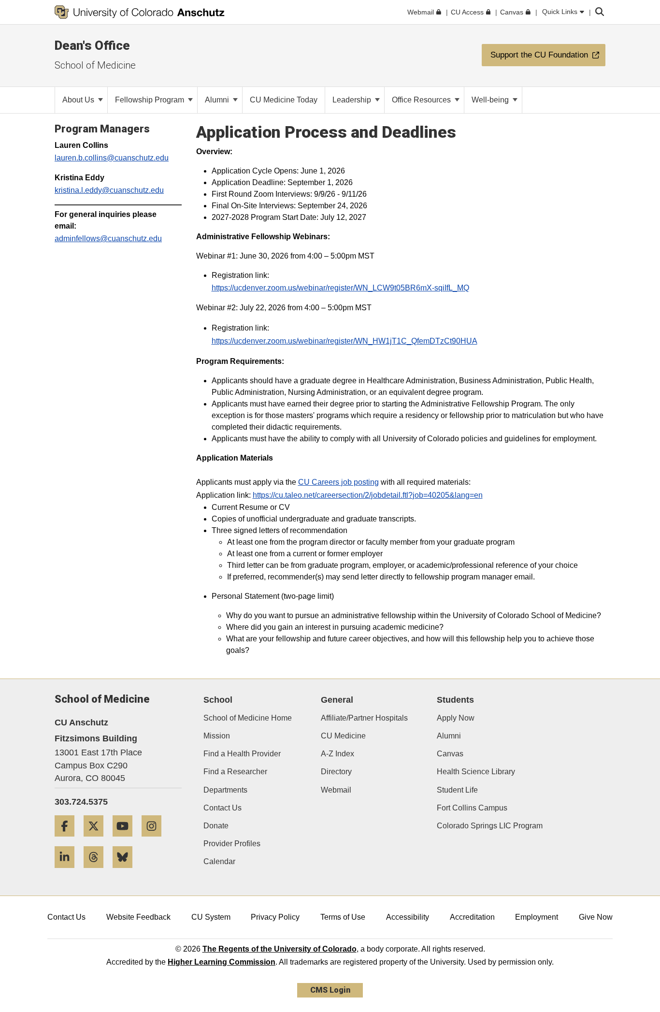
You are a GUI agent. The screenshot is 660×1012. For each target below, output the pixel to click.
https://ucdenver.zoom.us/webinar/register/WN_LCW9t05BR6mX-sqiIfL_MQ (340, 288)
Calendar (219, 861)
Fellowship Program (150, 100)
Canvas (450, 754)
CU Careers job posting (338, 482)
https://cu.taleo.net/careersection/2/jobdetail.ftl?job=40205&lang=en (368, 495)
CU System (210, 917)
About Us (79, 100)
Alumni (218, 100)
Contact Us (222, 808)
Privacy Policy (275, 917)
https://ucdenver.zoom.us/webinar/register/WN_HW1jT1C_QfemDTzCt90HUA (344, 341)
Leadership (352, 100)
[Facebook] (68, 840)
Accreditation (472, 917)
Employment (536, 917)
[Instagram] (155, 840)
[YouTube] (126, 840)
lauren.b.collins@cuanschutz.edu (112, 158)
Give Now (596, 917)
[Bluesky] (126, 871)
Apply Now (455, 718)
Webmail (336, 790)
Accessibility (407, 917)
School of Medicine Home (247, 718)
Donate (216, 826)
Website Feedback (138, 917)
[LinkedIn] (68, 871)
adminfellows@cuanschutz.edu (108, 238)
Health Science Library (476, 771)
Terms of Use (342, 917)
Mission (216, 736)
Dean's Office (92, 45)
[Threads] (97, 871)
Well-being (491, 100)
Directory (336, 771)
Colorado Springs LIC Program (490, 826)
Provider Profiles (231, 843)
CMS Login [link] (330, 990)
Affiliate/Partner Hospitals (364, 718)
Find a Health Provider (242, 754)
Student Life (457, 790)
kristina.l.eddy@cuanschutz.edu (109, 190)
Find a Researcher (235, 771)
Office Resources (422, 100)
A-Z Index (337, 754)
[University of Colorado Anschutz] (140, 12)
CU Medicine (343, 736)
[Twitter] (97, 840)
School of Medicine (95, 65)
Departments (225, 790)
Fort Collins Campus (472, 808)
